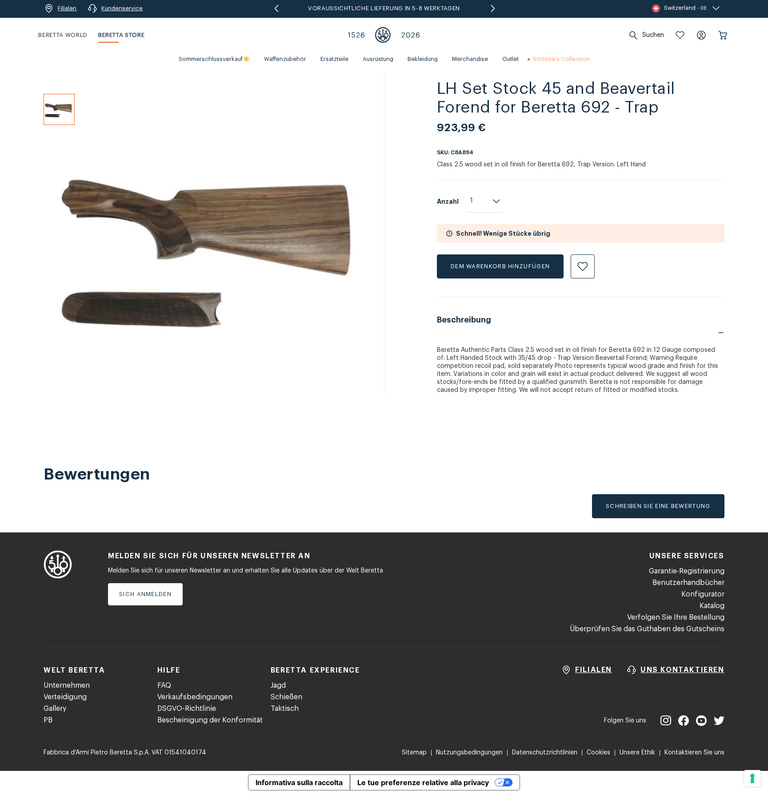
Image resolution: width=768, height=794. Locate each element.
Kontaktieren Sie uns (694, 753)
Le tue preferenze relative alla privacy (423, 782)
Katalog (712, 605)
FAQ (164, 685)
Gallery (55, 708)
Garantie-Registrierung (686, 571)
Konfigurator (702, 594)
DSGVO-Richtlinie (186, 708)
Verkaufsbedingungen (194, 697)
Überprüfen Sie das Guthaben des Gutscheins (647, 629)
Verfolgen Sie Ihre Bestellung (675, 617)
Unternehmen (67, 685)
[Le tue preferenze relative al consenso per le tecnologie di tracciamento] (752, 778)
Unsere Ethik (637, 753)
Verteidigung (65, 697)
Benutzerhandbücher (688, 582)
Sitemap (414, 753)
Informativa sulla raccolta (299, 782)
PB (48, 720)
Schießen (286, 697)
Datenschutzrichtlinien (544, 753)
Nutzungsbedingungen (469, 753)
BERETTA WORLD (62, 35)
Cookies (598, 753)
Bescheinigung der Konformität (210, 720)
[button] (680, 35)
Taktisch (285, 708)
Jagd (278, 685)
